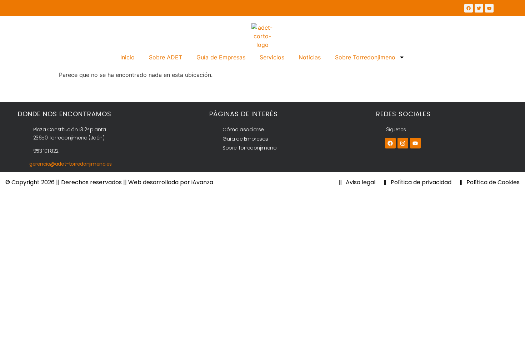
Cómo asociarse (243, 129)
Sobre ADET (165, 57)
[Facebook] (390, 143)
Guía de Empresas (220, 57)
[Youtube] (415, 143)
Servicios (272, 57)
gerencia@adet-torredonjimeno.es (70, 163)
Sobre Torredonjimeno (365, 57)
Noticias (310, 57)
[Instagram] (403, 143)
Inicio (127, 57)
